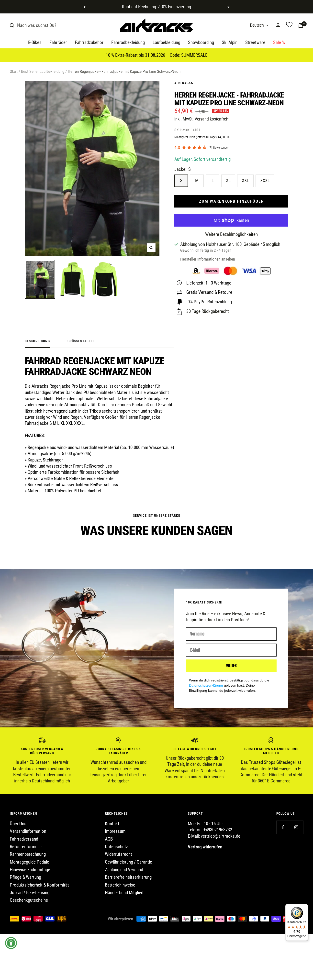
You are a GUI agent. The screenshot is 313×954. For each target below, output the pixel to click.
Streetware (255, 42)
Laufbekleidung (166, 42)
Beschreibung (37, 341)
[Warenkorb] (300, 25)
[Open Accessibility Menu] (11, 943)
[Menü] (305, 907)
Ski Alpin (229, 42)
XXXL (265, 180)
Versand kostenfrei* (212, 118)
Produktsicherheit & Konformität (39, 885)
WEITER (231, 666)
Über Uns (18, 823)
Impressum (115, 831)
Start (14, 71)
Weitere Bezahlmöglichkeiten (231, 234)
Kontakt (112, 823)
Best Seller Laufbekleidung (42, 71)
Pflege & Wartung (25, 877)
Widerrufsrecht (118, 854)
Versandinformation (28, 831)
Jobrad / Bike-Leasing (29, 892)
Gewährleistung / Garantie (128, 862)
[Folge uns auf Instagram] (296, 827)
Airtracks (183, 83)
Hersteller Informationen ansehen (207, 259)
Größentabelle (82, 341)
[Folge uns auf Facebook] (283, 827)
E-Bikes (35, 42)
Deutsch (257, 25)
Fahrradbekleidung (128, 42)
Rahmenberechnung (28, 854)
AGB (109, 839)
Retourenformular (26, 846)
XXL (245, 180)
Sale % (279, 42)
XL (228, 180)
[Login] (278, 25)
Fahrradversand (24, 839)
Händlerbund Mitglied (124, 892)
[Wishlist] (289, 25)
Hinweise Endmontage (30, 869)
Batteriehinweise (120, 885)
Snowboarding (201, 42)
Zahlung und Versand (124, 869)
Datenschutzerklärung (206, 685)
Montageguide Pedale (29, 862)
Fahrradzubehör (89, 42)
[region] (156, 760)
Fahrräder (58, 42)
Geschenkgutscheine (29, 900)
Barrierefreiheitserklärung (128, 877)
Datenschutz (116, 846)
